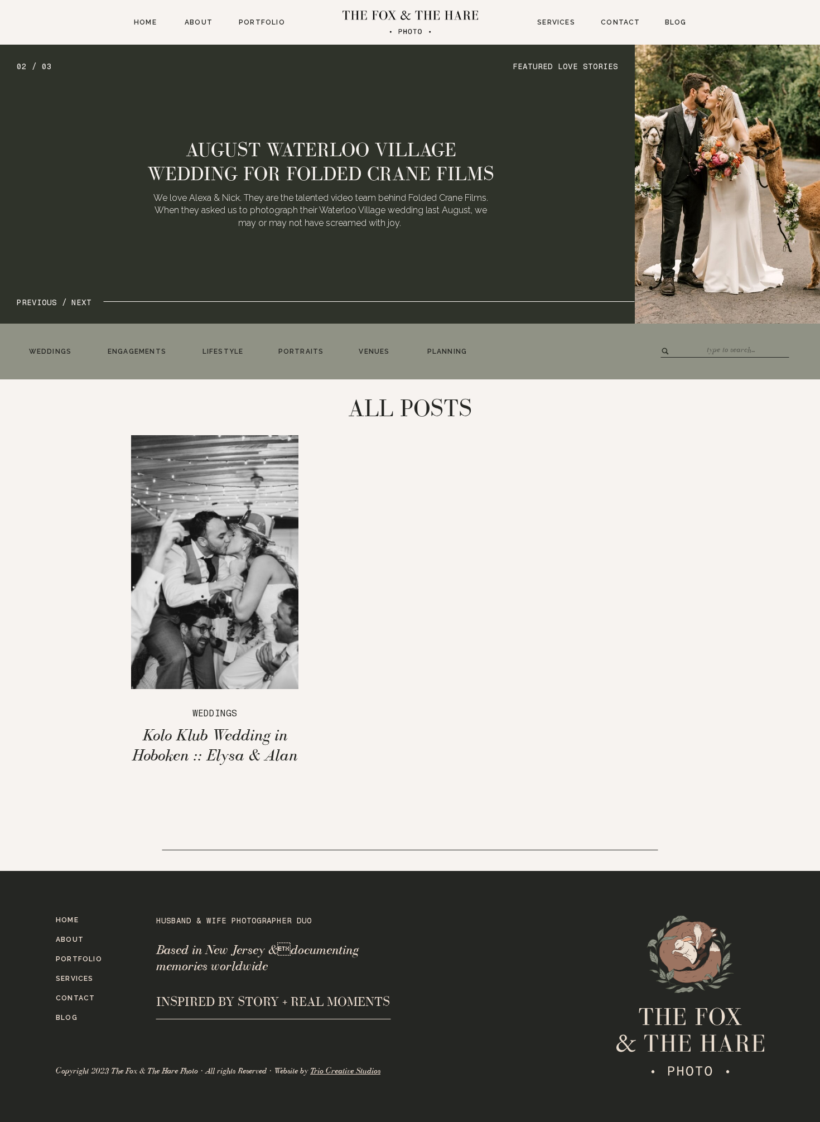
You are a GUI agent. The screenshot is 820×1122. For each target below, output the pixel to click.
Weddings (214, 713)
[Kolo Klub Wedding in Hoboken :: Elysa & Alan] (214, 562)
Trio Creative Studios (345, 1070)
